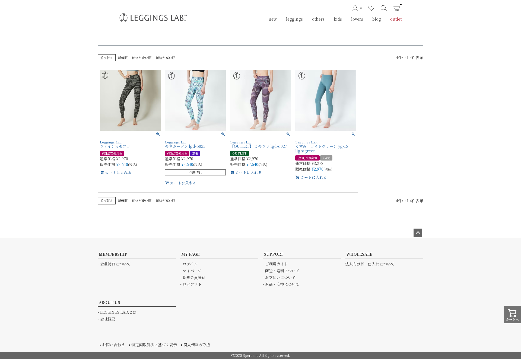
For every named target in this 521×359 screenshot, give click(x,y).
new (273, 19)
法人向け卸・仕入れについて (370, 264)
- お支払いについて (279, 277)
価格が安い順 (141, 57)
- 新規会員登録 (192, 277)
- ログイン (189, 264)
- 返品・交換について (281, 284)
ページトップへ (418, 233)
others (318, 19)
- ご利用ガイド (275, 264)
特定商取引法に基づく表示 (154, 344)
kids (338, 19)
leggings (294, 19)
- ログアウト (191, 284)
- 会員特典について (114, 264)
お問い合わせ (113, 344)
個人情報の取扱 (196, 344)
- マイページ (191, 270)
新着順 (123, 57)
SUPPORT (273, 254)
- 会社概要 (106, 319)
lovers (357, 19)
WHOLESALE (359, 254)
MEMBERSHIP (113, 254)
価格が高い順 (165, 57)
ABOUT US (109, 302)
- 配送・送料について (281, 270)
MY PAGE (190, 254)
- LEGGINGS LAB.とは (117, 312)
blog (376, 19)
